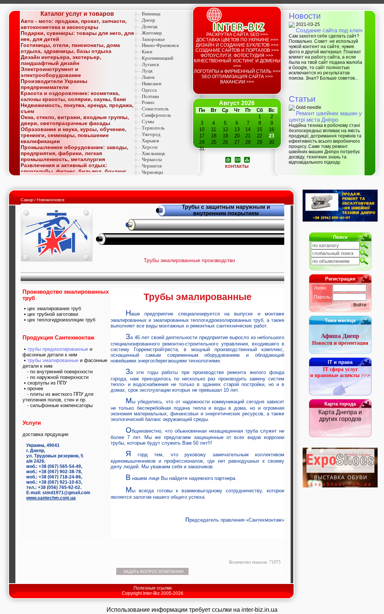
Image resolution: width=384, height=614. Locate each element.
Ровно (148, 102)
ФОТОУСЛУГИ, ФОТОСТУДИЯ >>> (237, 55)
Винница (151, 14)
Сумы (148, 121)
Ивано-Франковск (160, 45)
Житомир (152, 33)
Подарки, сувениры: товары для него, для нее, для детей (77, 36)
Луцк (147, 71)
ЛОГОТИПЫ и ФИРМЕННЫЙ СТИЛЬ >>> (237, 71)
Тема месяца (340, 320)
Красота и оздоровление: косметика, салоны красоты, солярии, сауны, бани (73, 96)
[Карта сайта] (247, 159)
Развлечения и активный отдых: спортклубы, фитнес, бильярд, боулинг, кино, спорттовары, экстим (74, 171)
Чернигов (152, 166)
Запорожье (153, 39)
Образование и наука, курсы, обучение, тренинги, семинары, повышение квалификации (73, 135)
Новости (305, 16)
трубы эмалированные (52, 360)
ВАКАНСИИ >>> (237, 81)
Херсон (150, 147)
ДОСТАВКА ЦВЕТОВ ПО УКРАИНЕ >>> (237, 39)
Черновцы (152, 172)
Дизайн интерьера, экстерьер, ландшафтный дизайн (61, 60)
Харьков (150, 140)
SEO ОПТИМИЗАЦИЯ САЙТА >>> (237, 76)
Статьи (302, 99)
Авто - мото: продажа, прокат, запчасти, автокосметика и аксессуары (74, 24)
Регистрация (340, 279)
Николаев (151, 83)
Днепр (148, 20)
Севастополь (155, 109)
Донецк (150, 26)
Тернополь (153, 128)
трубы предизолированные (57, 349)
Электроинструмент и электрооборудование (51, 72)
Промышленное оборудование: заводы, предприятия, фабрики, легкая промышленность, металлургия (74, 153)
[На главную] (228, 159)
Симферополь (156, 115)
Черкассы (152, 159)
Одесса (149, 90)
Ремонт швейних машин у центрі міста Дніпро (325, 116)
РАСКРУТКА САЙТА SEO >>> (237, 34)
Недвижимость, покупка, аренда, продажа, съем (77, 108)
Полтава (150, 96)
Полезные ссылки (153, 588)
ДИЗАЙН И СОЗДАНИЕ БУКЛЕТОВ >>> (237, 45)
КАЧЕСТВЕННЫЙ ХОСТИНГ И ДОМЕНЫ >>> (237, 63)
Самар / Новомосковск (42, 200)
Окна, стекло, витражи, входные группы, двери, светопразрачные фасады (75, 120)
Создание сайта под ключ (329, 30)
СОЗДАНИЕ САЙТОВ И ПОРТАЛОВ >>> (237, 50)
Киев (147, 51)
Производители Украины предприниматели (54, 84)
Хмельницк (153, 153)
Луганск (150, 64)
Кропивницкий (157, 58)
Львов (148, 77)
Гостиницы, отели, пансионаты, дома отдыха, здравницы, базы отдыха (70, 48)
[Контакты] (237, 159)
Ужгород (151, 134)
